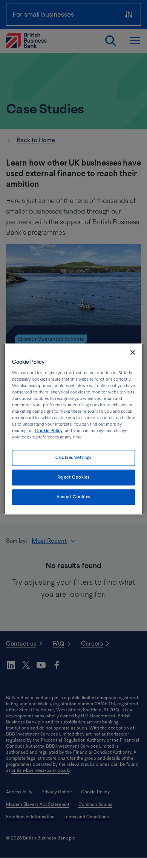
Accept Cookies (73, 497)
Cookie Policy (49, 431)
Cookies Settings (73, 458)
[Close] (132, 352)
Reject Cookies (73, 477)
